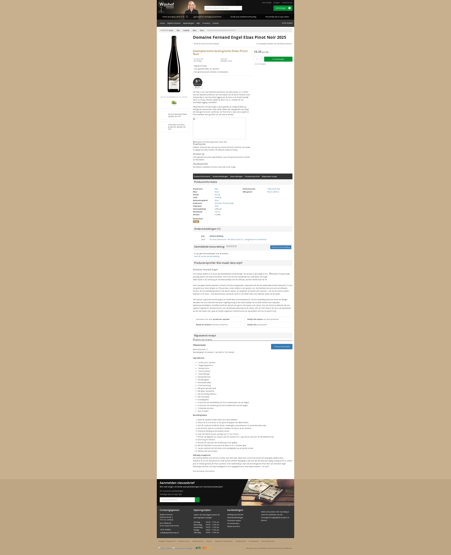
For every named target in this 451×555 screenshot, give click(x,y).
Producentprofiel (252, 176)
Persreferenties (233, 523)
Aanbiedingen (188, 23)
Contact (215, 23)
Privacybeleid (254, 541)
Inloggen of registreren (167, 541)
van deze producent (212, 324)
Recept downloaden (281, 346)
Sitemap (209, 541)
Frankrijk (186, 30)
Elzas (194, 30)
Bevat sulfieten (273, 192)
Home (162, 23)
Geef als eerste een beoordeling (206, 256)
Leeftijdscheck (240, 541)
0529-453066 (165, 529)
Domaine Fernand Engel (224, 203)
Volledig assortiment (235, 514)
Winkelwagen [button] (283, 8)
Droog (217, 194)
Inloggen (277, 3)
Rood (202, 30)
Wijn (198, 23)
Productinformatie (202, 176)
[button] (197, 82)
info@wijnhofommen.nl (169, 533)
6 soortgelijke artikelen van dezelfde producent (274, 44)
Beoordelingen (236, 176)
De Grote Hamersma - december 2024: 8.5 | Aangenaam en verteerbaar (238, 239)
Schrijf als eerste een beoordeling (206, 44)
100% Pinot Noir (273, 189)
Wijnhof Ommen (174, 23)
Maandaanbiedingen (235, 517)
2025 (217, 206)
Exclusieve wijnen (234, 520)
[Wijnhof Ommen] (166, 6)
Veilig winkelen (197, 541)
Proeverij (206, 23)
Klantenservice (287, 3)
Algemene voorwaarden (224, 541)
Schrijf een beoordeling (281, 247)
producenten (257, 324)
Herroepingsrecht (268, 541)
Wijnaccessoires (233, 526)
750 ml (217, 212)
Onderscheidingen (220, 176)
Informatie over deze (213, 319)
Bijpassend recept (269, 176)
